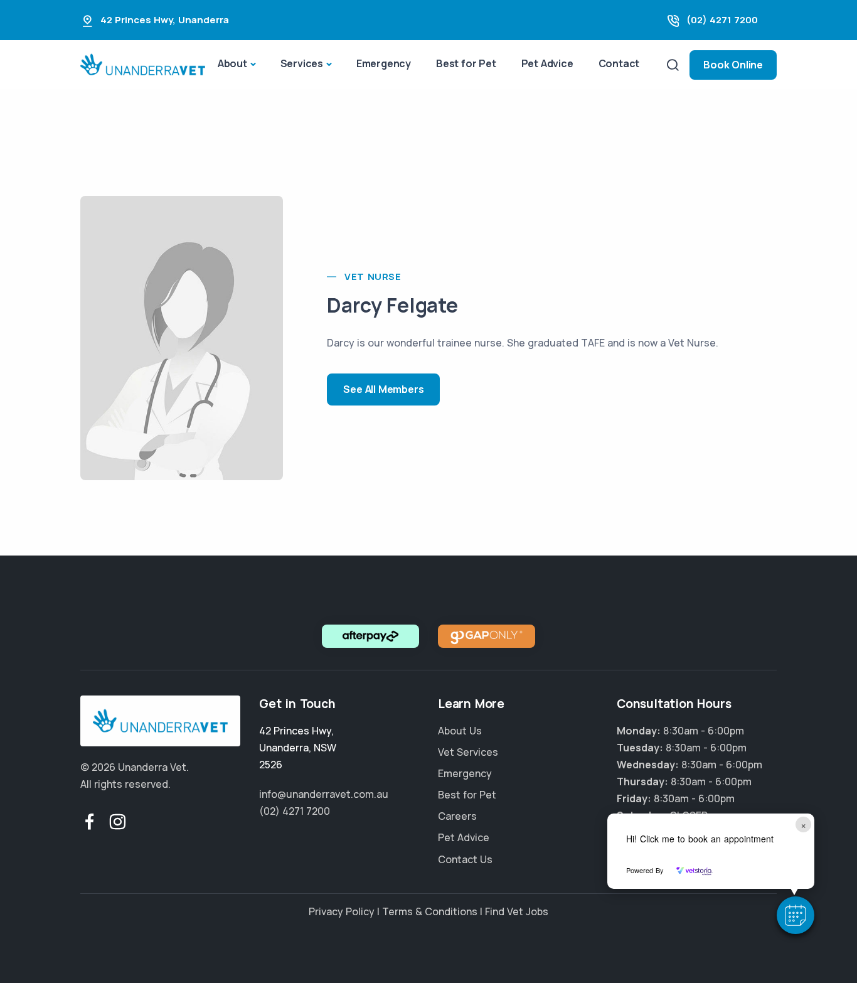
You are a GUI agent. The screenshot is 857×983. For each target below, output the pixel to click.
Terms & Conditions (429, 911)
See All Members (383, 389)
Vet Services (468, 752)
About (232, 63)
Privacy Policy (342, 911)
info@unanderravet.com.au (323, 794)
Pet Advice (547, 63)
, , (297, 747)
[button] (795, 915)
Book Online (733, 65)
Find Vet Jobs (516, 911)
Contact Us (465, 859)
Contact (619, 63)
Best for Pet (466, 63)
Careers (457, 816)
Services (301, 63)
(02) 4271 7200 (722, 19)
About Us (460, 731)
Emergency (383, 63)
